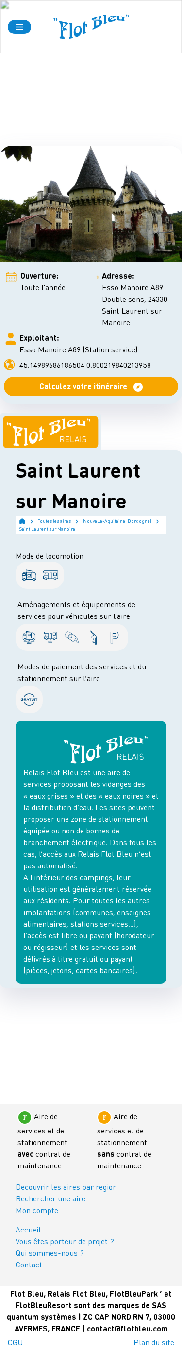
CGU (15, 1342)
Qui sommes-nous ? (50, 1253)
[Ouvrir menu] (19, 27)
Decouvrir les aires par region (66, 1187)
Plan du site (153, 1342)
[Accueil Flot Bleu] (91, 27)
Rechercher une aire (50, 1198)
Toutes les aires (54, 521)
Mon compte (37, 1210)
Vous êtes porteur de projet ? (65, 1241)
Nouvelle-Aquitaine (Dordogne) (117, 521)
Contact (29, 1264)
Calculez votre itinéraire (84, 386)
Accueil (28, 1229)
